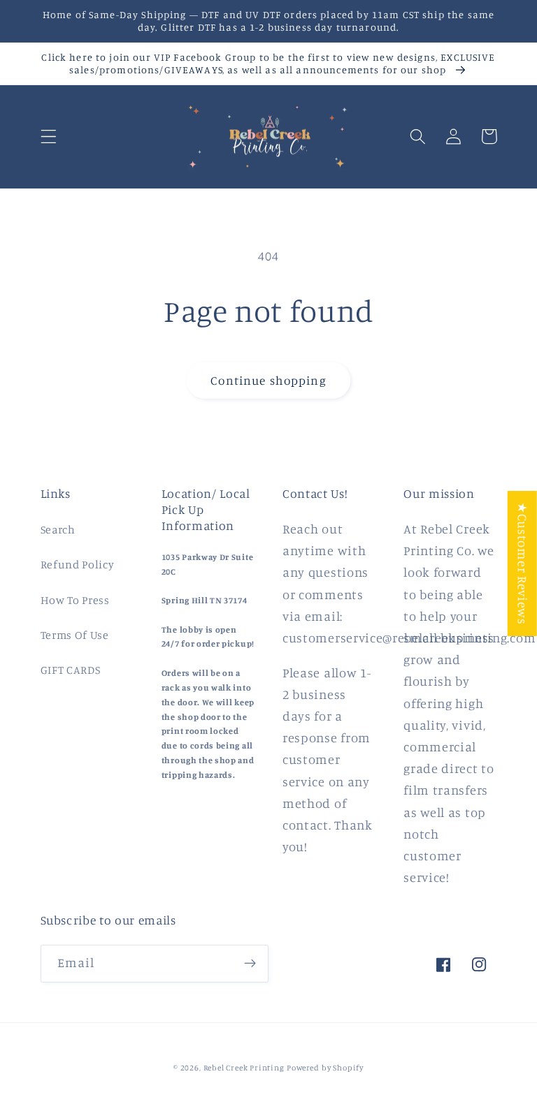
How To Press (75, 600)
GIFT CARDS (71, 670)
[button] (48, 136)
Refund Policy (78, 564)
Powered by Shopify (325, 1068)
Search (58, 529)
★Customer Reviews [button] (523, 563)
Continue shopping (268, 380)
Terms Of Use (75, 635)
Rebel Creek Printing (244, 1068)
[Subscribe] (250, 963)
